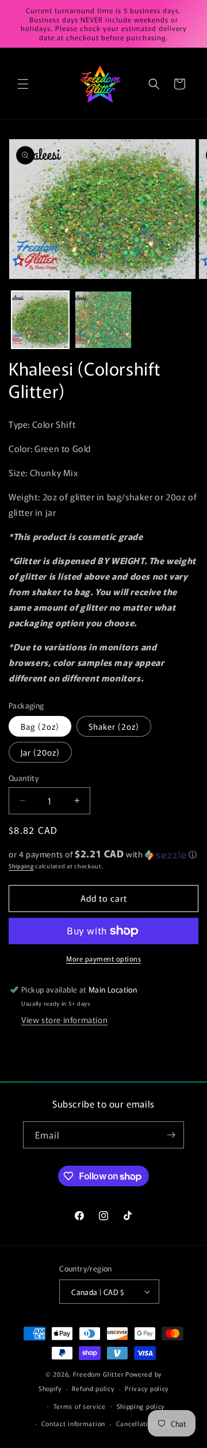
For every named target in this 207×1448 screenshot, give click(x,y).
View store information (64, 1019)
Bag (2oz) (40, 726)
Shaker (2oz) (114, 726)
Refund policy (93, 1388)
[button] (23, 84)
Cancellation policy (146, 1423)
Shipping (21, 865)
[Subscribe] (170, 1134)
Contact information (73, 1423)
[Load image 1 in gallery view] (40, 319)
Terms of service (79, 1406)
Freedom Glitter (98, 1373)
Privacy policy (146, 1388)
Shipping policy (141, 1406)
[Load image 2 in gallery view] (103, 319)
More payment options (103, 958)
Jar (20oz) (40, 752)
